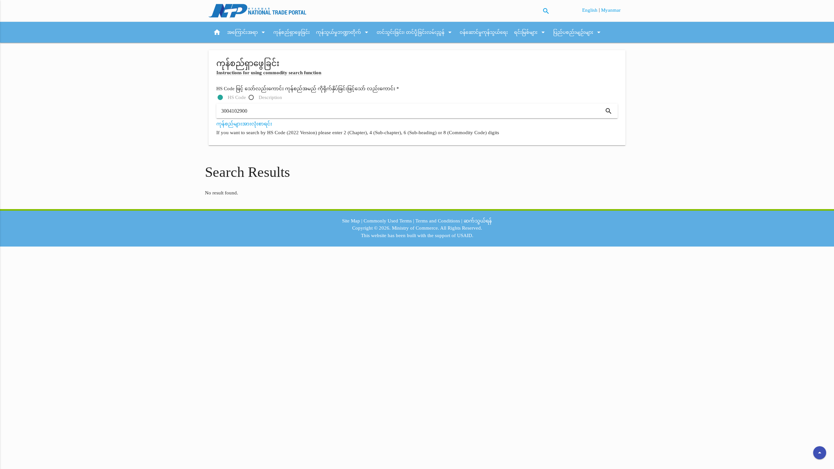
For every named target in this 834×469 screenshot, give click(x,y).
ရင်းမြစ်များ (530, 32)
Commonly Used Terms (388, 220)
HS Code (237, 97)
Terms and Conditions (437, 220)
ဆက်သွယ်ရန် (478, 220)
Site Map (351, 220)
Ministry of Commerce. (415, 228)
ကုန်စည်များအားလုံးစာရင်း (244, 123)
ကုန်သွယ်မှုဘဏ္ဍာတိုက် (343, 32)
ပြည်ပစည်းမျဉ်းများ (578, 32)
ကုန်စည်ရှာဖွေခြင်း (291, 32)
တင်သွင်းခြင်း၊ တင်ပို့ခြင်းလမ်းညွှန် (415, 32)
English (590, 10)
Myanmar (611, 10)
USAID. (465, 235)
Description (270, 97)
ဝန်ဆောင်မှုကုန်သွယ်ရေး (484, 32)
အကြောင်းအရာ (247, 32)
